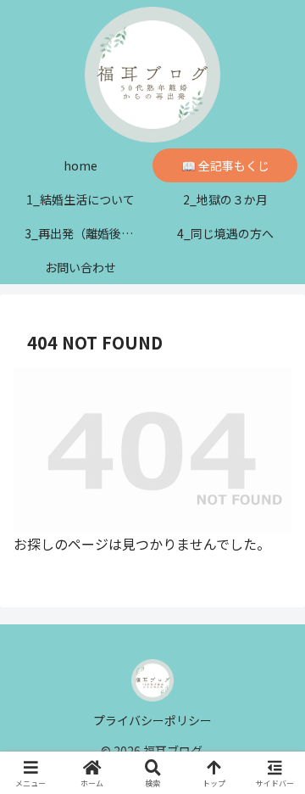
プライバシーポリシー (152, 720)
